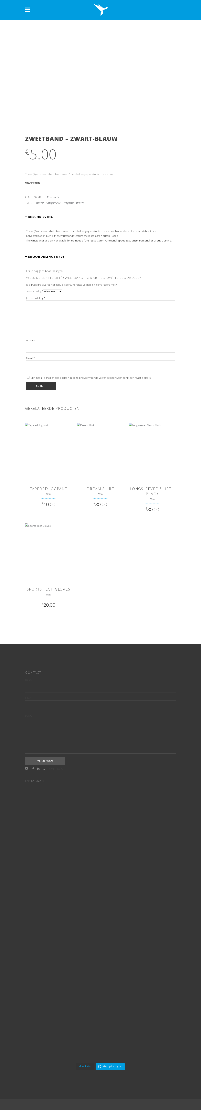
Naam (30, 340)
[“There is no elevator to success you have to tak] (49, 839)
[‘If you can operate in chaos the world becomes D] (151, 818)
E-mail (30, 358)
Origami (68, 203)
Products (53, 197)
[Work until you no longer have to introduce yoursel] (151, 907)
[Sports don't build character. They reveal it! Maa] (151, 1022)
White (80, 203)
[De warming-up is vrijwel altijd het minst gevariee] (100, 940)
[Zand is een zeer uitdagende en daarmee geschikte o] (100, 841)
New (48, 494)
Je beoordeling (35, 298)
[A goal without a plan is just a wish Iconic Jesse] (49, 996)
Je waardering (34, 291)
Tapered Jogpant (49, 488)
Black (40, 203)
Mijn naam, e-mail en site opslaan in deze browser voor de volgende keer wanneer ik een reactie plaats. (91, 377)
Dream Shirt (100, 488)
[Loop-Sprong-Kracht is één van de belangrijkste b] (49, 926)
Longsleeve (53, 203)
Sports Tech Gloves (48, 589)
